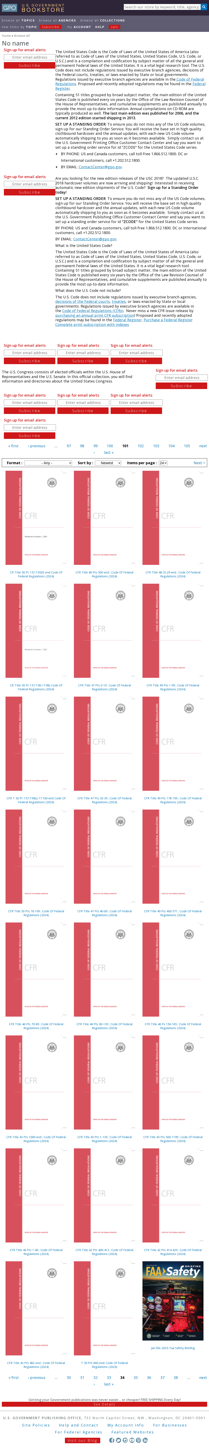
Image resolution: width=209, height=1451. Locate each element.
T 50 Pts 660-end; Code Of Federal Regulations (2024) (104, 1365)
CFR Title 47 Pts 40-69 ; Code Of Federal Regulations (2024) (104, 913)
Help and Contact (78, 1425)
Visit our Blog (82, 1440)
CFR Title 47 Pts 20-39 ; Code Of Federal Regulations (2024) (104, 800)
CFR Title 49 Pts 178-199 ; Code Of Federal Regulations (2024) (173, 800)
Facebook (111, 1440)
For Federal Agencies (78, 1432)
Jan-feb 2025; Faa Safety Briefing (173, 1348)
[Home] (35, 10)
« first (13, 445)
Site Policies (36, 1425)
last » (108, 452)
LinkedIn (145, 1440)
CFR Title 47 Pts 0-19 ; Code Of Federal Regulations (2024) (104, 687)
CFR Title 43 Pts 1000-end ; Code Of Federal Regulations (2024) (36, 1139)
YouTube (132, 1440)
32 (95, 1377)
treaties (119, 301)
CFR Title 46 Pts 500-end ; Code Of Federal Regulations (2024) (104, 574)
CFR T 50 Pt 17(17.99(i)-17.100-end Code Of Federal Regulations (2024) (36, 800)
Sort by (85, 462)
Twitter (118, 1440)
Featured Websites (132, 1432)
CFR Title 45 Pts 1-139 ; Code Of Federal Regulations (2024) (104, 1139)
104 (171, 445)
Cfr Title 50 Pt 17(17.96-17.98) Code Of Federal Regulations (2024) (36, 687)
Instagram (125, 1440)
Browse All (18, 20)
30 (69, 1377)
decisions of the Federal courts (82, 301)
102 (141, 445)
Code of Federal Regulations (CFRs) (92, 310)
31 (82, 1377)
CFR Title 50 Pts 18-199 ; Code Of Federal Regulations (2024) (36, 913)
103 (156, 445)
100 (110, 445)
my (79, 27)
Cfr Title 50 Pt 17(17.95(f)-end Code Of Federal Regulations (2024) (36, 574)
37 (162, 1377)
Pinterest (138, 1440)
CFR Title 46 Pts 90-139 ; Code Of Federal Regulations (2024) (104, 1026)
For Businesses (170, 1425)
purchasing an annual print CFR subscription (94, 315)
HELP (99, 27)
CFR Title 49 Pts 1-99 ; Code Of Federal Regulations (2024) (173, 687)
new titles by (30, 27)
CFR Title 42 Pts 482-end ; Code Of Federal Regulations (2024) (36, 1365)
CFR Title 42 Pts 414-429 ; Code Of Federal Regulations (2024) (173, 1252)
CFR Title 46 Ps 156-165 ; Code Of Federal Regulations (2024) (173, 1026)
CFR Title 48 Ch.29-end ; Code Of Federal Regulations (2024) (173, 574)
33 (109, 1377)
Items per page (141, 462)
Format (14, 462)
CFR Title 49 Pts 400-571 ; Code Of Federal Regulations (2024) (173, 913)
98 (82, 445)
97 (69, 445)
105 (187, 445)
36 (149, 1377)
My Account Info (125, 1425)
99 (95, 445)
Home (6, 35)
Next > (199, 462)
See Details (104, 1404)
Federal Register (127, 319)
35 (136, 1377)
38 (176, 1377)
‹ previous (36, 445)
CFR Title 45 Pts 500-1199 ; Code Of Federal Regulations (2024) (172, 1139)
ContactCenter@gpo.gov (100, 166)
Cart (114, 27)
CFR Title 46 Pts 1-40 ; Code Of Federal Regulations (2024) (36, 1252)
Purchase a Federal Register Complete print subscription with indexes (124, 322)
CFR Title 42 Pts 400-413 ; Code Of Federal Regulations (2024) (104, 1252)
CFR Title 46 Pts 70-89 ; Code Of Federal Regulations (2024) (36, 1026)
